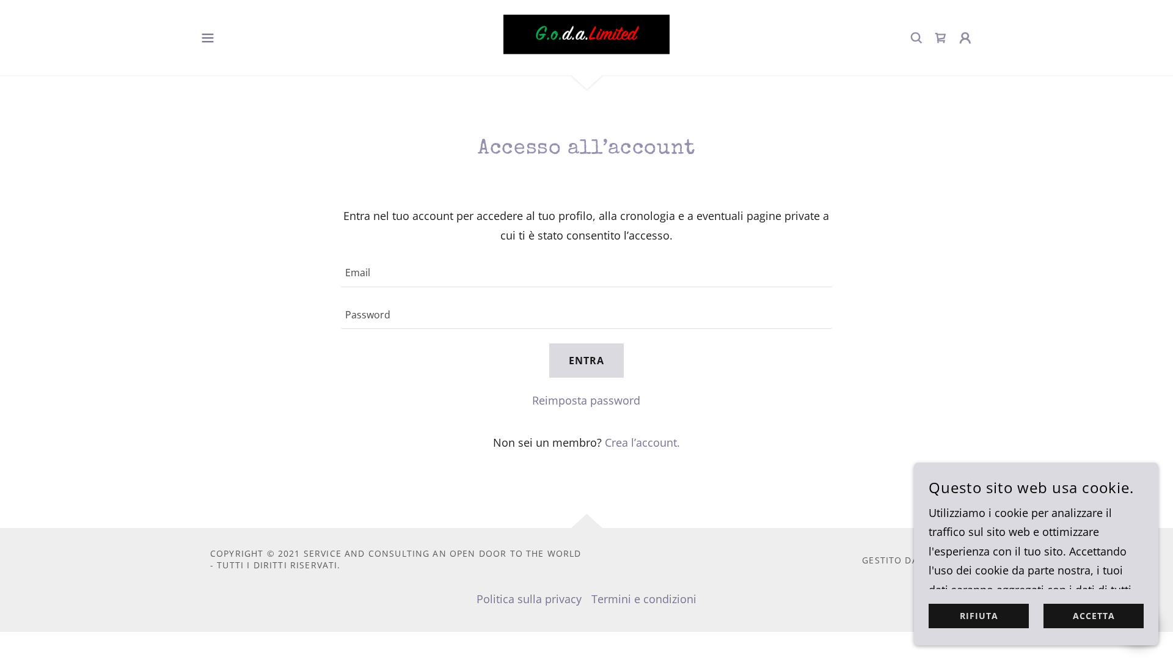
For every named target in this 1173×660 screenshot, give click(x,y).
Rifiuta (979, 616)
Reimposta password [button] (586, 400)
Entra (586, 360)
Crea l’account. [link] (642, 442)
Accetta (1094, 616)
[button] (208, 38)
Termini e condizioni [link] (643, 599)
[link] (586, 38)
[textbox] (586, 273)
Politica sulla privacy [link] (529, 599)
